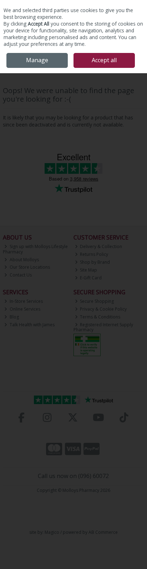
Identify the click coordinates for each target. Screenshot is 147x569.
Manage (37, 60)
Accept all (104, 60)
